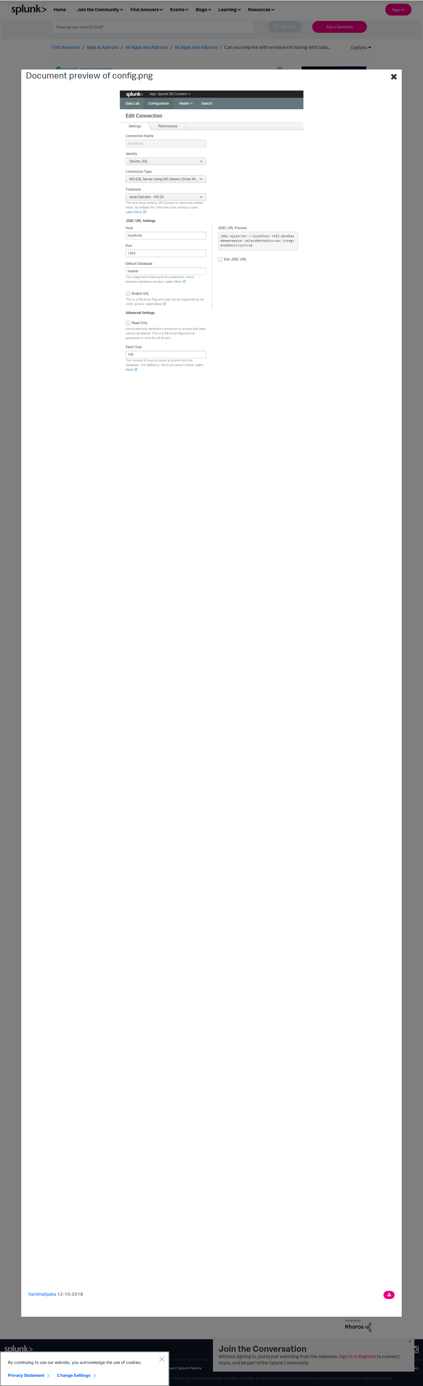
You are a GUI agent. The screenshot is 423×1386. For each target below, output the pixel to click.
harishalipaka (42, 1294)
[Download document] (389, 1295)
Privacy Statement (26, 1375)
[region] (84, 1368)
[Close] (162, 1359)
